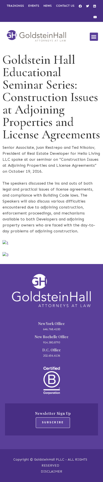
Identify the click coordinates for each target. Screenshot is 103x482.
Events (33, 5)
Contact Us (65, 5)
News (48, 5)
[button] (94, 37)
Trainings (15, 5)
